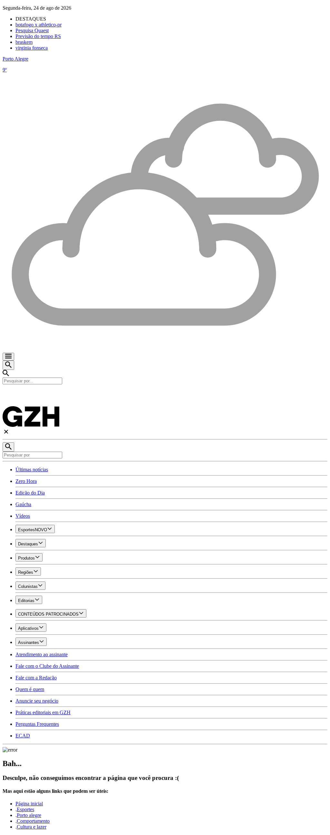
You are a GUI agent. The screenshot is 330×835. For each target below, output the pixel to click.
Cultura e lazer (31, 827)
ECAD (22, 735)
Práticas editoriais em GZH (43, 712)
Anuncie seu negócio (36, 701)
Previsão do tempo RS (38, 36)
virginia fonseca (31, 48)
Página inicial (29, 803)
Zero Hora (26, 481)
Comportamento (33, 821)
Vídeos (22, 516)
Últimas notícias (31, 469)
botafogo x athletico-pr (38, 24)
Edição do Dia (30, 492)
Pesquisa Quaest (32, 30)
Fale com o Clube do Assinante (47, 666)
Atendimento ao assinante (41, 654)
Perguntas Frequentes (37, 724)
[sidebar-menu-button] (8, 356)
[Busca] (8, 365)
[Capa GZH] (165, 395)
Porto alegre (29, 815)
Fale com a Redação (36, 677)
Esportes (25, 809)
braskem (24, 42)
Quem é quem (29, 689)
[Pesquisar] (8, 447)
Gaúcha (23, 504)
